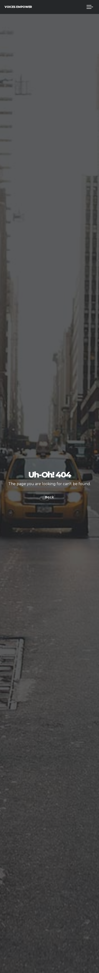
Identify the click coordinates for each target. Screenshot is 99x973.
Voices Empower (18, 7)
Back (49, 497)
